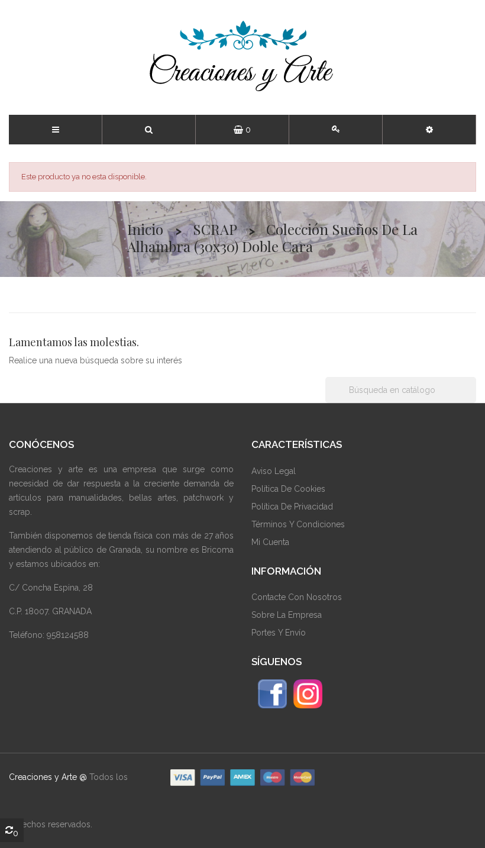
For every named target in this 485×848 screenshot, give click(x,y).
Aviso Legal (273, 471)
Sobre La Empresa (286, 615)
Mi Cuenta (270, 542)
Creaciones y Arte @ (48, 777)
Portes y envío (278, 632)
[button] (429, 129)
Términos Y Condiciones (298, 524)
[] (471, 399)
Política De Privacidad (292, 506)
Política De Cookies (288, 489)
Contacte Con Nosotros (296, 597)
